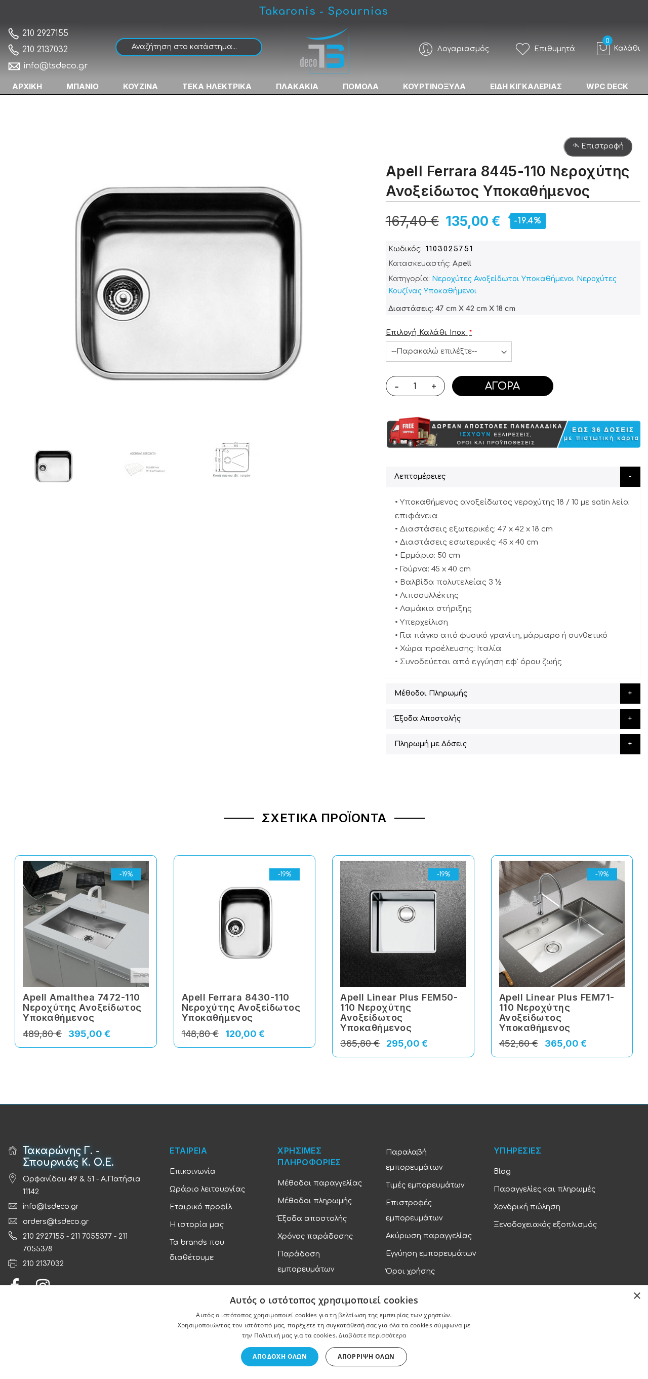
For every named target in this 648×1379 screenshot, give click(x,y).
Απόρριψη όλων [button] (366, 1356)
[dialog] (324, 1332)
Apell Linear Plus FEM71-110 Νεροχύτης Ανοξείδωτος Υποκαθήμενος (557, 1012)
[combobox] (188, 47)
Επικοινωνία (193, 1171)
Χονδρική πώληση (527, 1207)
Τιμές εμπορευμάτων (425, 1185)
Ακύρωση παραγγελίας (429, 1236)
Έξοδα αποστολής (312, 1218)
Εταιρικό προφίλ (201, 1207)
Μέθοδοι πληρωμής (314, 1201)
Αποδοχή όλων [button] (280, 1356)
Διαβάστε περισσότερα (372, 1335)
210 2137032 (44, 49)
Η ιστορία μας (197, 1225)
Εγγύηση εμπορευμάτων (431, 1253)
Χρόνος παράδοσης (315, 1236)
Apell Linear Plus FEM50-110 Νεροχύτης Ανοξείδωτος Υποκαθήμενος (399, 1012)
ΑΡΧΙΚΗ (27, 86)
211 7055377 (91, 1236)
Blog (502, 1171)
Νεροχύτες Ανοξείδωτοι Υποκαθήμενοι (503, 279)
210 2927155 (44, 33)
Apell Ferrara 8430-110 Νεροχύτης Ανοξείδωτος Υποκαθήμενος (241, 1007)
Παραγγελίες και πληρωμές (544, 1189)
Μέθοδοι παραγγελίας (319, 1183)
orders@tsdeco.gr (56, 1221)
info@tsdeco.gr (55, 65)
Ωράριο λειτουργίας (207, 1189)
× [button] (636, 1296)
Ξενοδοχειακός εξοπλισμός (545, 1225)
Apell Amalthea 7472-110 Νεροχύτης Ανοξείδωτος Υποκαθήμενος (82, 1007)
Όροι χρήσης (410, 1271)
